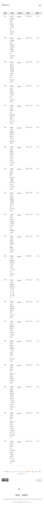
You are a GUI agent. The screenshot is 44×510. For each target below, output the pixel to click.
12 (40, 471)
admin (19, 17)
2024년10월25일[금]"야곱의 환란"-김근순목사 (12, 374)
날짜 (28, 13)
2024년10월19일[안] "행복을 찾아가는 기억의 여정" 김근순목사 (12, 398)
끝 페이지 (21, 474)
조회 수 (38, 13)
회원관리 (25, 495)
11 (36, 471)
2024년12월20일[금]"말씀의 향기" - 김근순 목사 (12, 114)
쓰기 (39, 480)
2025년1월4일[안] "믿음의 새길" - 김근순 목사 (12, 25)
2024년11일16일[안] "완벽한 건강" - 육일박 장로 (12, 223)
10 (33, 471)
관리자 (17, 495)
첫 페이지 (7, 471)
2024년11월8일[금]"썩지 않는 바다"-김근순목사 (12, 289)
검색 (3, 479)
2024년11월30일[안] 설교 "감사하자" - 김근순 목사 (12, 156)
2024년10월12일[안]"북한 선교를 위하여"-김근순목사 (12, 452)
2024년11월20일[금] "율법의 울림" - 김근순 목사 (12, 202)
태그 (6, 479)
